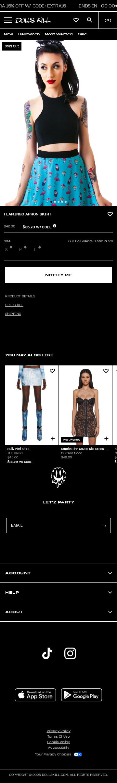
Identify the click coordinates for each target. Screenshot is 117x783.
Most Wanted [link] (59, 34)
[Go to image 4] (62, 202)
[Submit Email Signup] (103, 526)
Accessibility (58, 747)
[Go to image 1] (51, 202)
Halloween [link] (29, 34)
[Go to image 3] (58, 202)
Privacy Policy (59, 731)
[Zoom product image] (58, 123)
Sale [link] (82, 34)
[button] (8, 20)
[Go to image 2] (55, 202)
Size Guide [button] (14, 305)
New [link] (8, 34)
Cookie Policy (58, 742)
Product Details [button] (20, 296)
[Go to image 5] (66, 202)
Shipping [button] (13, 314)
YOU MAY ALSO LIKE (29, 354)
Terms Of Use (58, 736)
